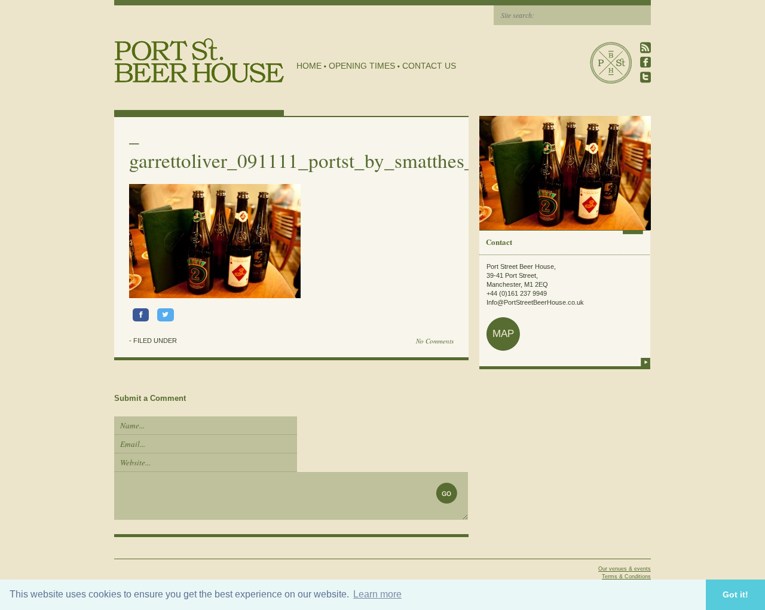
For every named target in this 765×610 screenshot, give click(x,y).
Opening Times (362, 65)
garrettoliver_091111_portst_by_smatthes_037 (317, 160)
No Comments (435, 340)
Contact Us (429, 65)
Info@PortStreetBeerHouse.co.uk (535, 302)
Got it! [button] (735, 594)
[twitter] (645, 77)
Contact (499, 241)
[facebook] (645, 62)
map (503, 333)
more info (645, 362)
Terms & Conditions (626, 577)
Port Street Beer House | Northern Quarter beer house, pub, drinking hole (199, 60)
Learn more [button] (377, 594)
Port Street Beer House (611, 63)
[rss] (645, 47)
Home (309, 65)
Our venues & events (624, 569)
